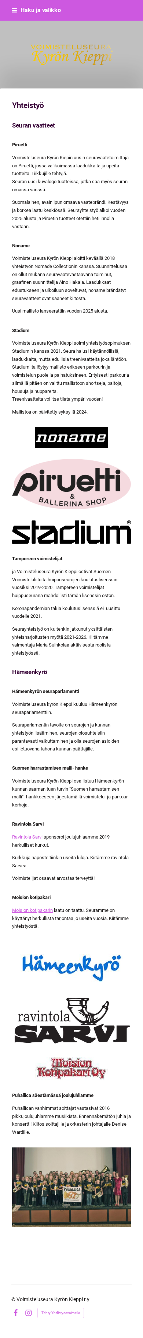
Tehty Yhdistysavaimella (60, 1313)
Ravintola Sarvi (27, 837)
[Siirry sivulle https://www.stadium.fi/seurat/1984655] (71, 532)
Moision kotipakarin (32, 910)
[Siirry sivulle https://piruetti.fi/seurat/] (71, 484)
